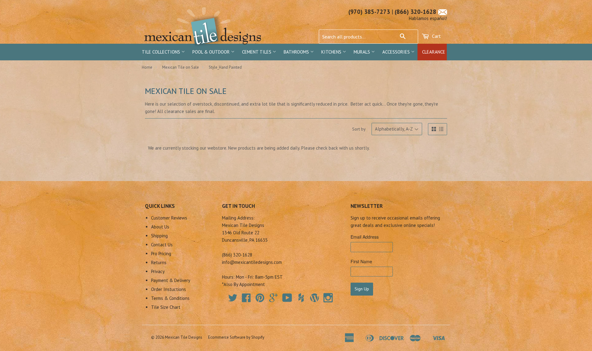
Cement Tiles (257, 52)
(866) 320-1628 (415, 11)
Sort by (359, 129)
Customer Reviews (169, 218)
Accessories (396, 52)
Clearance (433, 52)
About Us (160, 227)
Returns (158, 262)
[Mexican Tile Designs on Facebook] (246, 300)
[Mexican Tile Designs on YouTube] (287, 300)
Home (147, 67)
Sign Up (362, 289)
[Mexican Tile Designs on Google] (273, 300)
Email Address (365, 237)
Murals (362, 52)
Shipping (159, 236)
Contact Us (162, 245)
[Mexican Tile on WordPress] (314, 297)
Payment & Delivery (170, 280)
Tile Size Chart (165, 307)
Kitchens (332, 52)
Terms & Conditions (170, 298)
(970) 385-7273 (369, 11)
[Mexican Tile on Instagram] (328, 297)
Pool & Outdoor (211, 52)
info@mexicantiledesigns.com (252, 262)
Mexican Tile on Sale (180, 67)
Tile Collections (161, 52)
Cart (436, 36)
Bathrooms (297, 52)
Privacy (158, 271)
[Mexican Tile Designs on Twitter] (232, 300)
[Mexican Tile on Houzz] (301, 297)
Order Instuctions (168, 289)
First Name (361, 261)
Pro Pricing (161, 253)
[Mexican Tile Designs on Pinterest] (260, 300)
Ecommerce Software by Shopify (236, 337)
